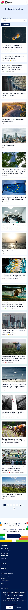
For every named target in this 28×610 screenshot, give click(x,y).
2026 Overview (4, 548)
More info (14, 604)
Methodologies (4, 553)
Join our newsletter (13, 536)
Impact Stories (4, 588)
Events (2, 583)
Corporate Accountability (7, 573)
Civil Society (4, 563)
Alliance (3, 561)
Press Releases (4, 586)
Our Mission (3, 571)
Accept (9, 607)
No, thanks (18, 607)
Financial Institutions (6, 566)
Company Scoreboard (6, 550)
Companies (3, 558)
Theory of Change (5, 576)
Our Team (3, 578)
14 (14, 508)
